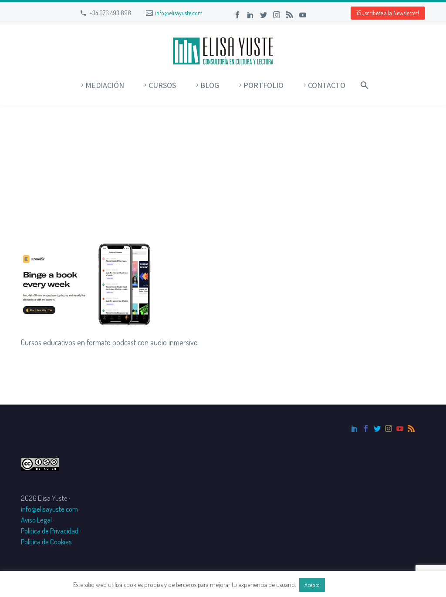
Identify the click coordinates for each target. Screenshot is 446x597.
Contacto (326, 85)
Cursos (162, 85)
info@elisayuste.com (179, 13)
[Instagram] (276, 14)
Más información (349, 584)
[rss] (411, 428)
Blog (209, 85)
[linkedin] (354, 428)
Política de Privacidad (49, 530)
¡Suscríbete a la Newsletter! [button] (388, 13)
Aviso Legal (36, 519)
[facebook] (365, 428)
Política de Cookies (46, 541)
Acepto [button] (312, 584)
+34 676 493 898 (110, 13)
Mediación (104, 85)
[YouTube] (302, 14)
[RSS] (289, 14)
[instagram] (388, 428)
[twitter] (377, 428)
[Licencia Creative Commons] (40, 462)
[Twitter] (263, 14)
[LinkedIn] (250, 14)
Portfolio (263, 85)
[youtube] (399, 428)
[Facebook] (237, 14)
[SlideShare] (315, 14)
